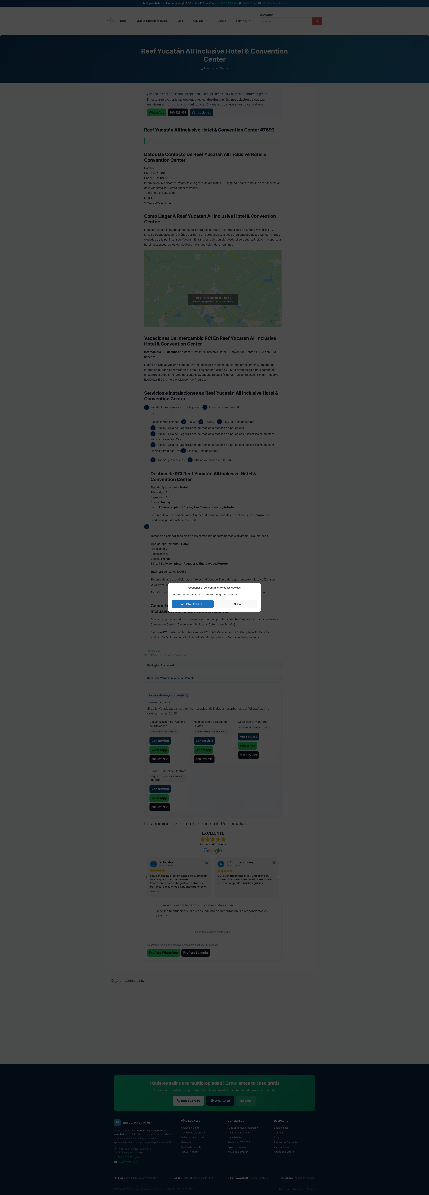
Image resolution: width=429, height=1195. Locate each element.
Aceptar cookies (192, 603)
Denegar (236, 603)
